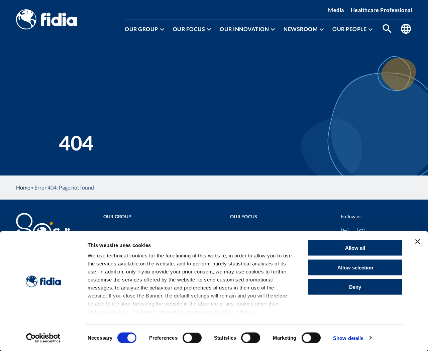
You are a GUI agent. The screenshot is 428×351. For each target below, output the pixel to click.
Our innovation (244, 29)
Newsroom (301, 29)
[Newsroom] (322, 29)
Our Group (141, 29)
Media (336, 10)
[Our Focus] (209, 29)
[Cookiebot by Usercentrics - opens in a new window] (43, 338)
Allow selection (355, 267)
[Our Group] (162, 29)
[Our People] (370, 29)
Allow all (355, 248)
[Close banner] (417, 241)
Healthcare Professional (381, 10)
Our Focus (189, 29)
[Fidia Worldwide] (406, 29)
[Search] (387, 29)
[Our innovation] (273, 29)
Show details (348, 338)
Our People (349, 29)
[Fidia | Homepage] (46, 19)
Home (23, 187)
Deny (355, 287)
